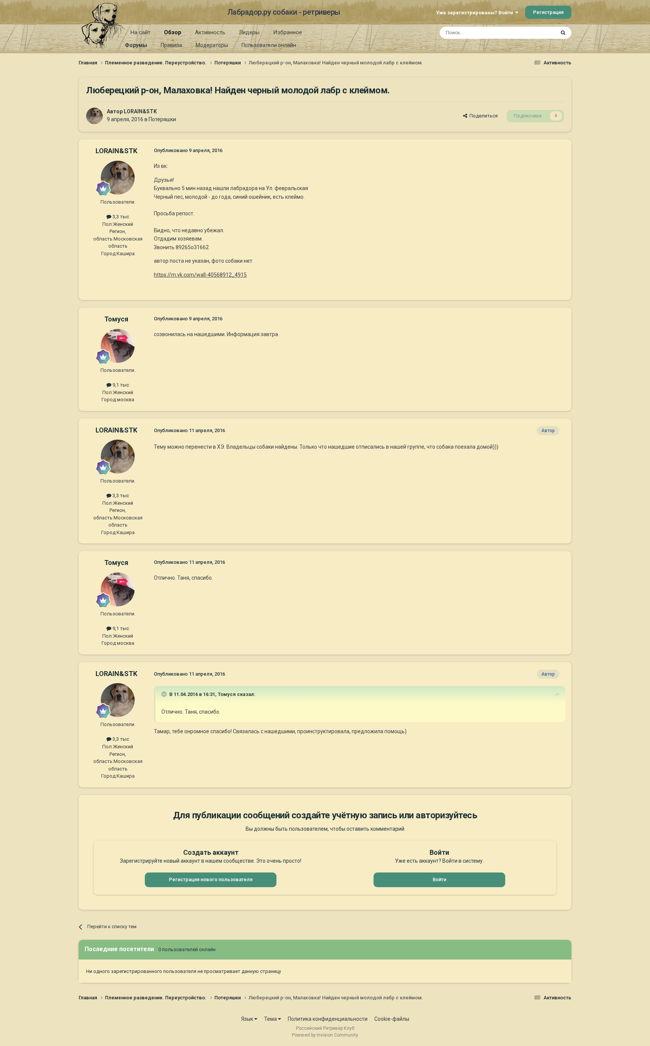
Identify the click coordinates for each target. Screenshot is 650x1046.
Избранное (287, 32)
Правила (171, 45)
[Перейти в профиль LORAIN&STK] (94, 116)
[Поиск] (563, 33)
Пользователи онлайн (268, 45)
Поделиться (482, 116)
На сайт (140, 32)
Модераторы (212, 45)
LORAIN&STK (140, 111)
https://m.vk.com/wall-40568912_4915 (200, 275)
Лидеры (249, 32)
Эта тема (535, 32)
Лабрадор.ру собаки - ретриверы (283, 12)
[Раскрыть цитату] (164, 694)
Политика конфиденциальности (328, 1019)
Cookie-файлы (391, 1019)
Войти (439, 879)
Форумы (136, 45)
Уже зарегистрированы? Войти (475, 12)
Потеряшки (162, 119)
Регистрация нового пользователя (210, 879)
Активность (210, 32)
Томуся (116, 319)
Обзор (172, 32)
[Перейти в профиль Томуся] (118, 346)
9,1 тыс (120, 385)
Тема (271, 1019)
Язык (247, 1019)
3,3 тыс (120, 216)
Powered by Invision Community (325, 1035)
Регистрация (548, 12)
